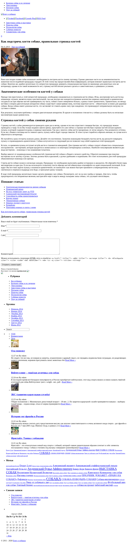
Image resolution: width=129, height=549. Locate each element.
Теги (13, 338)
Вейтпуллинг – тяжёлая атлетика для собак (35, 372)
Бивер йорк (78, 469)
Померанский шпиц (14, 189)
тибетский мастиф (22, 456)
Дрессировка (11, 5)
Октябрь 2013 (17, 318)
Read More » (70, 360)
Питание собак (12, 8)
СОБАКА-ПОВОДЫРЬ (57, 453)
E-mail (3, 231)
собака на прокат (11, 456)
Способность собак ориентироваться (22, 196)
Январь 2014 (16, 311)
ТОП (13, 334)
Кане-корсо (93, 472)
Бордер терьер (12, 198)
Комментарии (17, 336)
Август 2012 (16, 323)
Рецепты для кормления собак (37, 479)
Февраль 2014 (17, 309)
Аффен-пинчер (88, 450)
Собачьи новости (13, 29)
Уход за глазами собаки (56, 482)
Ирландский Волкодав (12, 453)
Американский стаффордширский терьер (39, 450)
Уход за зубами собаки (71, 482)
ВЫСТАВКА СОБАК (105, 450)
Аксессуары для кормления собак (42, 466)
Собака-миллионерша (77, 453)
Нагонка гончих (25, 475)
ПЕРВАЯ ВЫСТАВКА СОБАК (72, 475)
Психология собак (14, 27)
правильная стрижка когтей (38, 212)
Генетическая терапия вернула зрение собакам (26, 187)
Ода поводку (18, 350)
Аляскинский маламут (20, 450)
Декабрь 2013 (17, 314)
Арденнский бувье (74, 450)
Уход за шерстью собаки (99, 482)
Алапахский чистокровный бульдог (21, 194)
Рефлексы (36, 453)
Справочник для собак (15, 32)
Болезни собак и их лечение (18, 3)
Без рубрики (16, 281)
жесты (60, 485)
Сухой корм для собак (19, 482)
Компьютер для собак (26, 453)
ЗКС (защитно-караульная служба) (30, 394)
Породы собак (12, 25)
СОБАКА (44, 452)
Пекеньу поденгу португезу (18, 203)
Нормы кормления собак (41, 475)
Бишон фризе (92, 469)
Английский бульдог (59, 450)
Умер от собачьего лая (91, 453)
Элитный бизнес (120, 453)
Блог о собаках (19, 541)
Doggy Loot (9, 450)
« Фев (8, 536)
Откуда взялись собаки (56, 475)
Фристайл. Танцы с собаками (27, 438)
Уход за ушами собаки (85, 482)
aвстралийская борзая (12, 466)
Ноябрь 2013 (16, 316)
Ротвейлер (10, 205)
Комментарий (7, 254)
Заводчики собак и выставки (18, 23)
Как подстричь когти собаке (13, 212)
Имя (3, 226)
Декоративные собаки (15, 201)
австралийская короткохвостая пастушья (46, 485)
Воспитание (118, 450)
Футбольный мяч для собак (107, 453)
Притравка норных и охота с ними (21, 207)
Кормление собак (11, 475)
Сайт (3, 235)
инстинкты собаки (68, 485)
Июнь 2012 (16, 325)
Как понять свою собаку (60, 473)
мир (75, 485)
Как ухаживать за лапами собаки (77, 473)
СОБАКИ (67, 453)
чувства (115, 485)
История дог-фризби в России (27, 416)
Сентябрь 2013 (17, 320)
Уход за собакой (13, 10)
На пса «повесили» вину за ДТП (20, 191)
